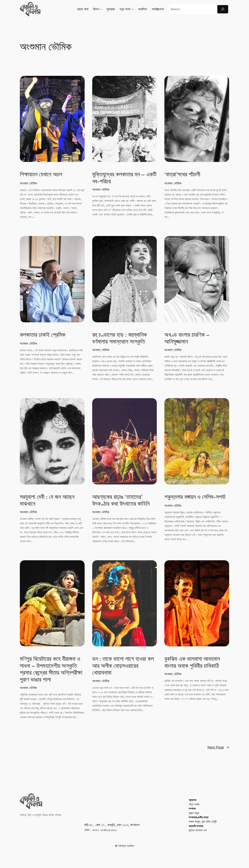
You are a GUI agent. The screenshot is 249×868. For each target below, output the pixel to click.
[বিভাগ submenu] (101, 9)
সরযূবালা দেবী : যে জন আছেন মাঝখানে (47, 501)
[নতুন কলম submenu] (132, 9)
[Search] (222, 9)
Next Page (218, 747)
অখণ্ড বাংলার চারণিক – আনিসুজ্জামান (187, 338)
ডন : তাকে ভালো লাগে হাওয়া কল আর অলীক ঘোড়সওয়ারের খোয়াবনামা (123, 666)
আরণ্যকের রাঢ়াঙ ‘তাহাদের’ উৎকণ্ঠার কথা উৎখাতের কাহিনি (121, 501)
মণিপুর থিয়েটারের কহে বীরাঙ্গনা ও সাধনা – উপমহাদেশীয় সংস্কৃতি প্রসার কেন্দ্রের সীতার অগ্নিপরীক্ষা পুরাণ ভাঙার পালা (51, 669)
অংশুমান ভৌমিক (28, 183)
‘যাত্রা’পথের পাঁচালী (182, 174)
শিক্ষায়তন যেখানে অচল (41, 174)
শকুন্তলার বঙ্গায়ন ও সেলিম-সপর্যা (194, 497)
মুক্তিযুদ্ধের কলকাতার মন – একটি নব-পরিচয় (124, 178)
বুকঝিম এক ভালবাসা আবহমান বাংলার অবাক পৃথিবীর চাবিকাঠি (192, 663)
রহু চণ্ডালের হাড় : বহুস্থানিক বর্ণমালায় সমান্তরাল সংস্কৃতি (119, 338)
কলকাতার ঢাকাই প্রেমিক (42, 335)
